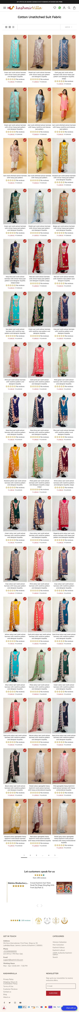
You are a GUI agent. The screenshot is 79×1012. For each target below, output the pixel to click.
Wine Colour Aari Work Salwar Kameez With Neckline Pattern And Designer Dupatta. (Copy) (64, 483)
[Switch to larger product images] (6, 27)
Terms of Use (8, 986)
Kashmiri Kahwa (58, 947)
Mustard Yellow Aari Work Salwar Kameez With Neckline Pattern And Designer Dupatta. (15, 483)
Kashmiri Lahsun (59, 950)
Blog (5, 994)
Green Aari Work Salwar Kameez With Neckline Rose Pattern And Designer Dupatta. (39, 331)
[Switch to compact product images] (13, 27)
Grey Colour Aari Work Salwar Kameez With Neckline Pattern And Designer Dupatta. (39, 535)
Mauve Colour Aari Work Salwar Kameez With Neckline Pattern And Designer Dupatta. (39, 737)
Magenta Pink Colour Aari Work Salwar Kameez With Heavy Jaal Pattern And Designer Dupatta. (63, 535)
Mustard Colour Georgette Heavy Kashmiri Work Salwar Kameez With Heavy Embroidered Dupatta (15, 838)
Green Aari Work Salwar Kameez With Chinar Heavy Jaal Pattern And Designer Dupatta (15, 74)
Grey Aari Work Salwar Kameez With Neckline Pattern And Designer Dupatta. (64, 331)
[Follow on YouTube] (20, 1003)
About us (6, 997)
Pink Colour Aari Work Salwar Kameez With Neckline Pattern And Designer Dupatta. (39, 586)
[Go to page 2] (55, 855)
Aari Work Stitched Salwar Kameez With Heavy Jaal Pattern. (15, 177)
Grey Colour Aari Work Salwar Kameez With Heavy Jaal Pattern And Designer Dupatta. (15, 586)
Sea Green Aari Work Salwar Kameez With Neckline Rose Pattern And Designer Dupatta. (15, 331)
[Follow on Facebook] (4, 1003)
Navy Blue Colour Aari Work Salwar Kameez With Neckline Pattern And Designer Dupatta (64, 737)
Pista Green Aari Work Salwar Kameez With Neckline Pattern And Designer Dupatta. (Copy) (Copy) (39, 484)
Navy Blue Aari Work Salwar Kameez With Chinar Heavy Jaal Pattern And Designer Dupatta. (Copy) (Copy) (15, 280)
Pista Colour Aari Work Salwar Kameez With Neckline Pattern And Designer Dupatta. (39, 687)
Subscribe (53, 993)
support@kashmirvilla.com (13, 960)
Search (55, 957)
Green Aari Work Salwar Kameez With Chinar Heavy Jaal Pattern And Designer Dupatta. (15, 127)
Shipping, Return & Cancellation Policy (10, 983)
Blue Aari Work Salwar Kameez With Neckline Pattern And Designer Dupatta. (63, 432)
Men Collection (58, 945)
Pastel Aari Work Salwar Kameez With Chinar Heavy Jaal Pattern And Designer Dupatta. (39, 74)
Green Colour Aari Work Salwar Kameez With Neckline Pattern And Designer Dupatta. (15, 535)
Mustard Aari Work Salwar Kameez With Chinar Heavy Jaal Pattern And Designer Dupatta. (64, 177)
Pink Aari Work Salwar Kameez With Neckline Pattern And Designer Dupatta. (15, 382)
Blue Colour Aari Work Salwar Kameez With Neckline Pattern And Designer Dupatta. (15, 687)
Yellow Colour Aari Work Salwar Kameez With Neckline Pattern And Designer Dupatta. (15, 636)
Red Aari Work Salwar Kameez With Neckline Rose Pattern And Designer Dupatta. (63, 278)
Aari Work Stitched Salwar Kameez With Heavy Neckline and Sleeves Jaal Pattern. (39, 127)
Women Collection (60, 942)
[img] (39, 875)
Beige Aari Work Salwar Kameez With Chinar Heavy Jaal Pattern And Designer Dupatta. (64, 228)
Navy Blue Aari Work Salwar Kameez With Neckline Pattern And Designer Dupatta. (15, 432)
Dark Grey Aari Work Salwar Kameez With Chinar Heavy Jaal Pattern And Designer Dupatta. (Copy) (63, 75)
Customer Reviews (10, 989)
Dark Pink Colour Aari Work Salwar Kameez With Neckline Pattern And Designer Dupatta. (39, 636)
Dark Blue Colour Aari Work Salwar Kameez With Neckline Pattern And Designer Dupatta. (64, 636)
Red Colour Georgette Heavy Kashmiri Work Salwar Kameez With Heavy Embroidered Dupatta (39, 838)
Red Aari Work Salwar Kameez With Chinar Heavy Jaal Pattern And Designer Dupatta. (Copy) (39, 278)
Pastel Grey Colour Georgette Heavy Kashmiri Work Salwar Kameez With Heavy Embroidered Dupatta (64, 839)
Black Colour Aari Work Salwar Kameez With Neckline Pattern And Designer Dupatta (15, 788)
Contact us (7, 992)
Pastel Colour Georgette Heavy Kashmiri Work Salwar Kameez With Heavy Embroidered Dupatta (39, 788)
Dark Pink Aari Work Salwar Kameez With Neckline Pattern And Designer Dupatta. (39, 382)
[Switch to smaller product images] (10, 27)
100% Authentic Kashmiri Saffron (62, 954)
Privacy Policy (8, 979)
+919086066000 (10, 951)
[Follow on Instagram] (15, 1003)
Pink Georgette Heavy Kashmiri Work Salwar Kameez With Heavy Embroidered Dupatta (64, 788)
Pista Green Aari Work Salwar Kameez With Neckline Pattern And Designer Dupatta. (64, 382)
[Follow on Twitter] (10, 1003)
